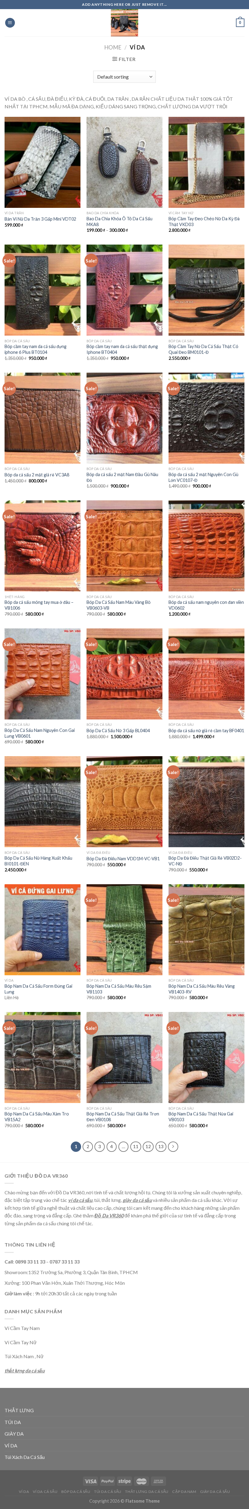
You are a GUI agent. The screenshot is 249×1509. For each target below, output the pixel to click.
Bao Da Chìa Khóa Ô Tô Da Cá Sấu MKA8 (119, 221)
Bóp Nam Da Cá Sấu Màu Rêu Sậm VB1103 (119, 988)
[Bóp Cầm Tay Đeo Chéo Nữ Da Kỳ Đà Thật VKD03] (206, 162)
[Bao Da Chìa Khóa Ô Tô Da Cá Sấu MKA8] (124, 162)
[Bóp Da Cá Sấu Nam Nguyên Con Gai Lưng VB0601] (42, 673)
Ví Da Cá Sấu (45, 1491)
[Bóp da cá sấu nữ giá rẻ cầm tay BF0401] (206, 673)
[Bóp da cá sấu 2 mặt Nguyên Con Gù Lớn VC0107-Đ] (206, 418)
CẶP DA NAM (184, 1491)
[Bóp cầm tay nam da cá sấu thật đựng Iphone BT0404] (124, 290)
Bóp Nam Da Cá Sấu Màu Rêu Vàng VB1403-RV (202, 988)
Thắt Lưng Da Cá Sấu (147, 1491)
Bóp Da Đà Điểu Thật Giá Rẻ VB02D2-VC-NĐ (205, 860)
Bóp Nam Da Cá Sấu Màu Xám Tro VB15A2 (37, 1116)
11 (135, 1146)
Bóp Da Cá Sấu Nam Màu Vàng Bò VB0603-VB (119, 605)
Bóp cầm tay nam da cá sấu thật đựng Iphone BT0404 (122, 349)
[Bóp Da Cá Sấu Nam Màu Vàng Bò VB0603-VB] (124, 545)
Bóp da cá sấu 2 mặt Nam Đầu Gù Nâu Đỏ (122, 477)
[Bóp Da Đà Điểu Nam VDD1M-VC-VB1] (124, 801)
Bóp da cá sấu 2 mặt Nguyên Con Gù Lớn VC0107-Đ (203, 477)
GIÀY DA (14, 1433)
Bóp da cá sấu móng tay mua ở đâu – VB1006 (39, 605)
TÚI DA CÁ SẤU (107, 1491)
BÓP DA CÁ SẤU (75, 1491)
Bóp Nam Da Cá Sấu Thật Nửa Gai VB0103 (201, 1116)
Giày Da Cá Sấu (215, 1491)
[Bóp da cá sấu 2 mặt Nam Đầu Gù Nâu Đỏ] (124, 418)
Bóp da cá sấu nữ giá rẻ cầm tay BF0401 (206, 730)
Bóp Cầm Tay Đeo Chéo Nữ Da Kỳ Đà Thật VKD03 (204, 221)
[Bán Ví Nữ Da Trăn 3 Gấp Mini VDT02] (42, 162)
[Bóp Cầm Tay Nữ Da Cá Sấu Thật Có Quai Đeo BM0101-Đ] (206, 290)
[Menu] (10, 23)
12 (148, 1146)
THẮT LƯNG (19, 1410)
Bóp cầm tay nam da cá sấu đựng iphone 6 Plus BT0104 (36, 349)
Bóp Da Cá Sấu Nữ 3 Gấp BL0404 (118, 730)
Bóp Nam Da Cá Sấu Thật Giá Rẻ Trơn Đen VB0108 (123, 1116)
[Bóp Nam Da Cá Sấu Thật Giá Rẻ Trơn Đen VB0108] (124, 1057)
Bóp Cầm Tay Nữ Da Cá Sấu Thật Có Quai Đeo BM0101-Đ (203, 349)
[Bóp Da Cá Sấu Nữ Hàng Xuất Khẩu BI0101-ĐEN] (42, 801)
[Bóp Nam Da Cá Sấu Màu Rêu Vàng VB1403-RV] (206, 929)
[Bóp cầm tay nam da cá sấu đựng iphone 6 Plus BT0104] (42, 290)
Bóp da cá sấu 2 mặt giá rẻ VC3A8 (37, 474)
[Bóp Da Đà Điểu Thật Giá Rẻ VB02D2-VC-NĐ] (206, 801)
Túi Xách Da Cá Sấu (25, 1457)
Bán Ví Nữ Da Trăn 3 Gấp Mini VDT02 (40, 219)
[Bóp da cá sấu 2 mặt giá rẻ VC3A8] (42, 418)
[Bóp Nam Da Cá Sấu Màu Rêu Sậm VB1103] (124, 929)
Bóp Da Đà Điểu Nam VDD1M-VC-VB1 (123, 858)
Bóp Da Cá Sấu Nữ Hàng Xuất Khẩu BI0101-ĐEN (38, 860)
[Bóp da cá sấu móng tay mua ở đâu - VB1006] (42, 545)
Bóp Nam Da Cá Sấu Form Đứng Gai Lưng (38, 988)
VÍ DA (11, 1445)
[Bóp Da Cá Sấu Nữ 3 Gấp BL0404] (124, 673)
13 (161, 1146)
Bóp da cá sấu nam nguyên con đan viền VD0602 (206, 605)
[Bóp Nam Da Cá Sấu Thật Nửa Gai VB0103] (206, 1057)
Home (112, 47)
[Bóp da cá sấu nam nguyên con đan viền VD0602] (206, 545)
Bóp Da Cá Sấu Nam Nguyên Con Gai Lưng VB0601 (40, 733)
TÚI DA (13, 1422)
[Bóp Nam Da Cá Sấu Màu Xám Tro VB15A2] (42, 1057)
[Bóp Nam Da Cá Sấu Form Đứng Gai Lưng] (42, 929)
